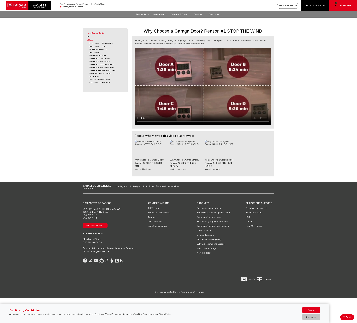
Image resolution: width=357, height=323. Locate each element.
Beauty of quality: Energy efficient (101, 43)
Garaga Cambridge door (97, 55)
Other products (204, 230)
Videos (90, 40)
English (251, 279)
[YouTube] (96, 261)
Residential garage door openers (212, 221)
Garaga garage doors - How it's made (102, 70)
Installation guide (254, 212)
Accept (311, 310)
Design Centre (94, 52)
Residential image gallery (209, 239)
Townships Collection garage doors (213, 212)
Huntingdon (121, 186)
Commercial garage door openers (213, 226)
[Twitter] (90, 261)
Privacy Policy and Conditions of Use (189, 292)
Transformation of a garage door (100, 82)
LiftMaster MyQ (94, 76)
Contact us (153, 217)
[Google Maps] (101, 261)
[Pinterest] (117, 261)
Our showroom (155, 221)
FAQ (88, 37)
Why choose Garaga (206, 248)
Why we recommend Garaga (211, 244)
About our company (157, 226)
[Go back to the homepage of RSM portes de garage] (28, 5)
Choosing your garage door (98, 49)
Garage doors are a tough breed (100, 73)
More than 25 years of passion (99, 79)
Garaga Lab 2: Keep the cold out (100, 61)
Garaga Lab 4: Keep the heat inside (101, 67)
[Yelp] (111, 261)
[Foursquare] (106, 261)
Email (348, 317)
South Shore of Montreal (154, 186)
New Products (204, 252)
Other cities (173, 186)
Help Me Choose (254, 226)
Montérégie (134, 186)
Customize (311, 317)
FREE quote (154, 208)
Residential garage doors (209, 208)
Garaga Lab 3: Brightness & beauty (101, 64)
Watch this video (143, 169)
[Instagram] (122, 261)
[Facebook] (85, 261)
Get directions (93, 225)
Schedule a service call (159, 212)
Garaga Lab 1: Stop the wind (99, 58)
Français (267, 279)
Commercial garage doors (209, 217)
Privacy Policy (164, 314)
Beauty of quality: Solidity (98, 46)
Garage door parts (205, 235)
